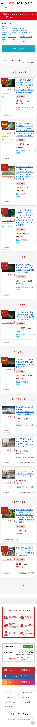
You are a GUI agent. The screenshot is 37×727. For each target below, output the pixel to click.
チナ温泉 (23, 41)
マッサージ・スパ (17, 30)
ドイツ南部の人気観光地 (26, 37)
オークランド (17, 26)
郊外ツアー (27, 32)
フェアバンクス (13, 41)
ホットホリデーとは (9, 702)
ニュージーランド (6, 26)
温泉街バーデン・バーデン (8, 39)
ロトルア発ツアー (6, 28)
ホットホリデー (4, 7)
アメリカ (4, 41)
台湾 (3, 30)
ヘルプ (9, 692)
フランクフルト (12, 37)
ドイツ (3, 37)
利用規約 (9, 697)
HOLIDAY (19, 3)
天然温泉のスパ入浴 (19, 28)
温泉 (26, 30)
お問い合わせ (9, 706)
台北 (8, 30)
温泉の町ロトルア (6, 34)
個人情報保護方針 (27, 692)
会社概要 (27, 702)
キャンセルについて (28, 697)
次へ (20, 585)
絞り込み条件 (18, 49)
